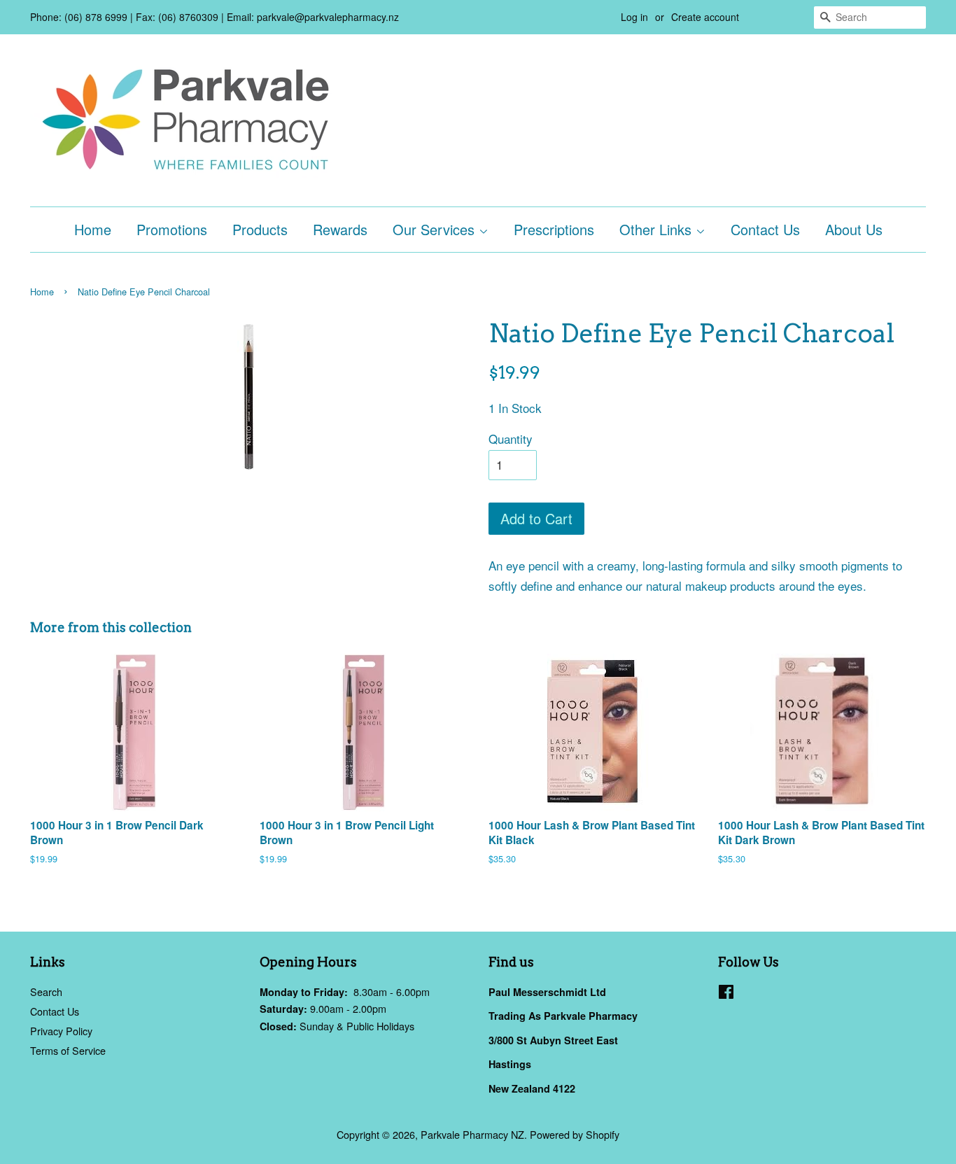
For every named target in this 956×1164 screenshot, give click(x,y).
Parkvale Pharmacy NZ (472, 1134)
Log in (634, 17)
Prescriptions (554, 229)
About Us (854, 229)
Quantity (510, 438)
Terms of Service (68, 1050)
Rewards (340, 229)
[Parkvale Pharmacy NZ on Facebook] (726, 993)
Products (260, 229)
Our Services (436, 229)
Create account (705, 17)
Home (92, 229)
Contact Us (765, 229)
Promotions (171, 229)
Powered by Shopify (574, 1134)
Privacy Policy (61, 1030)
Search (46, 991)
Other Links (657, 229)
